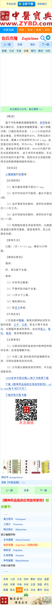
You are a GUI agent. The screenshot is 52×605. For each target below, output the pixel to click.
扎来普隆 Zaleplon (13, 555)
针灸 (26, 590)
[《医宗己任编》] (7, 472)
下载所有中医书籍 (16, 395)
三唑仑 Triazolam (13, 524)
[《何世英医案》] (35, 472)
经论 (39, 579)
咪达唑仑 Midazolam (14, 529)
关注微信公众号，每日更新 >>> (26, 109)
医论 (12, 590)
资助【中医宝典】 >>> (13, 482)
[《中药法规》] (16, 472)
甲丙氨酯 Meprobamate (16, 560)
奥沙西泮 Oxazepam (14, 519)
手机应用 (11, 4)
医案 (4, 51)
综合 (46, 590)
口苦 (24, 324)
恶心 (43, 329)
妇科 (26, 579)
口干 (16, 324)
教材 (40, 51)
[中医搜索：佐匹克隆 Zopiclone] (42, 38)
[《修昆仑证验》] (45, 472)
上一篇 (7, 44)
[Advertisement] (26, 80)
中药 (21, 30)
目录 (19, 44)
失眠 (21, 174)
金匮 (46, 579)
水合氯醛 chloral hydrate (16, 539)
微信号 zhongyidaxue (12, 477)
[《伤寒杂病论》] (26, 472)
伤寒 (12, 584)
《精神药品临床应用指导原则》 (23, 500)
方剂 (30, 30)
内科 (47, 51)
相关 (32, 44)
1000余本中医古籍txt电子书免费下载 (27, 378)
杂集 (26, 51)
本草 (5, 579)
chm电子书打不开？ (15, 388)
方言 (11, 51)
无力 (17, 307)
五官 (33, 584)
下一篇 (45, 44)
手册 (18, 51)
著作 (33, 51)
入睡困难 (10, 174)
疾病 (38, 30)
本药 (42, 122)
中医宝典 (8, 30)
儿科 (12, 579)
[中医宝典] (26, 25)
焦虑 (8, 333)
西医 (39, 584)
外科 (26, 584)
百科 (47, 30)
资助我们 (42, 4)
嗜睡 (21, 320)
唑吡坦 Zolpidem (12, 550)
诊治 (33, 590)
